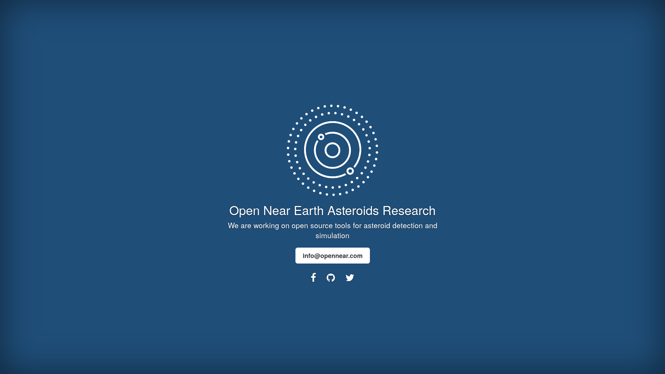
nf (333, 255)
